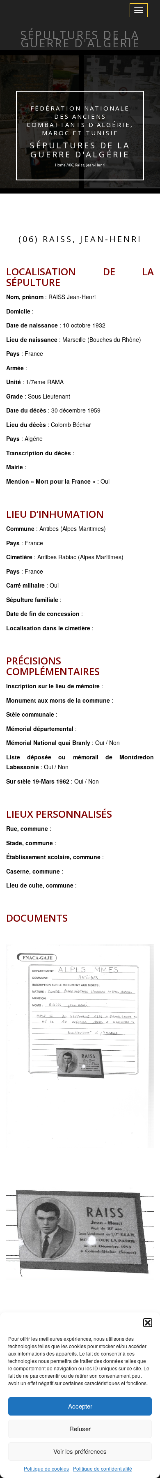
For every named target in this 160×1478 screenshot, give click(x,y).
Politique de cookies (46, 1468)
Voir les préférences (80, 1451)
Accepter (80, 1406)
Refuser (80, 1428)
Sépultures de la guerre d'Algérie (80, 150)
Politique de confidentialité (102, 1468)
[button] (148, 1323)
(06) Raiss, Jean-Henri (80, 238)
